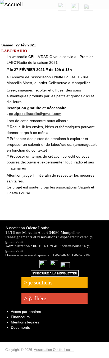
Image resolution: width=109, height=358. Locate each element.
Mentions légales (25, 322)
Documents (20, 327)
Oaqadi (84, 187)
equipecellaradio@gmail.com (35, 114)
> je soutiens (38, 282)
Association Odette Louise (54, 350)
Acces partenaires (26, 311)
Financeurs (20, 317)
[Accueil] (27, 4)
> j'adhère (35, 298)
